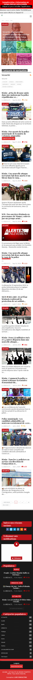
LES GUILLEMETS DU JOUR (7, 649)
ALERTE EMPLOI (5, 84)
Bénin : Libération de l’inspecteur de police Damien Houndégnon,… (9, 62)
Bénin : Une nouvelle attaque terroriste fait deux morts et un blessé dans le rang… (16, 175)
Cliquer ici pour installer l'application (16, 6)
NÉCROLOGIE (4, 653)
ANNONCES (13, 84)
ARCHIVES (19, 84)
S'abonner (17, 558)
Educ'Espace (4, 656)
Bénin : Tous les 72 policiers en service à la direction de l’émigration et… (15, 461)
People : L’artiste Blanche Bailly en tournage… (16, 574)
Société (3, 621)
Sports (2, 624)
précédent (7, 502)
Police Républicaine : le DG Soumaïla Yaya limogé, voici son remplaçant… (24, 51)
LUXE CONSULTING (20, 677)
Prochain (6, 505)
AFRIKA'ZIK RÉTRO (19, 81)
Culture (3, 635)
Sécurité (5, 24)
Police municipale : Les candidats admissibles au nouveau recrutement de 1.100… (16, 420)
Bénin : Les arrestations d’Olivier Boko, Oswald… (16, 601)
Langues (16, 663)
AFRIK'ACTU (4, 628)
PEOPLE (16, 569)
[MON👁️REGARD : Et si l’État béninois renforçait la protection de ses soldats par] (16, 315)
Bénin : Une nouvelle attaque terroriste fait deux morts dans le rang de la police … (16, 257)
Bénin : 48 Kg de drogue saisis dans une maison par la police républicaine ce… (15, 95)
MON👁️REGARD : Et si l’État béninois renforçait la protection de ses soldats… (14, 299)
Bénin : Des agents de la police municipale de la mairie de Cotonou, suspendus (15, 133)
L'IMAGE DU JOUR (16, 583)
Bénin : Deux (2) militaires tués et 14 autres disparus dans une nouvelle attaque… (16, 339)
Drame (2, 639)
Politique (3, 631)
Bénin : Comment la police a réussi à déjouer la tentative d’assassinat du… (14, 380)
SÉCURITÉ (5, 471)
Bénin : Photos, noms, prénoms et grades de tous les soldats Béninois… (24, 62)
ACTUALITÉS (4, 81)
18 (28, 502)
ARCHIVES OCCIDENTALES (7, 86)
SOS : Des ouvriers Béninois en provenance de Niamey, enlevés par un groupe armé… (16, 216)
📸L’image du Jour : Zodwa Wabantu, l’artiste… (16, 587)
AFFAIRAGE (11, 81)
